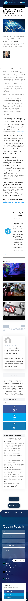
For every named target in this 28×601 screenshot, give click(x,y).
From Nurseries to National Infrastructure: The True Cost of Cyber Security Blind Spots (14, 466)
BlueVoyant (20, 43)
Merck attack (20, 131)
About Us (14, 499)
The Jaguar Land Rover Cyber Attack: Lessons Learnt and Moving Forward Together (12, 485)
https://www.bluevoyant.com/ (13, 202)
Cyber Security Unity (10, 15)
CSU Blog (6, 17)
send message (19, 560)
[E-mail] (5, 255)
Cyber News (14, 505)
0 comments (14, 17)
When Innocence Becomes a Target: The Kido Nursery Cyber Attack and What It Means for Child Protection (13, 478)
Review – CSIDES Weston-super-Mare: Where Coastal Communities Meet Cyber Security (13, 460)
